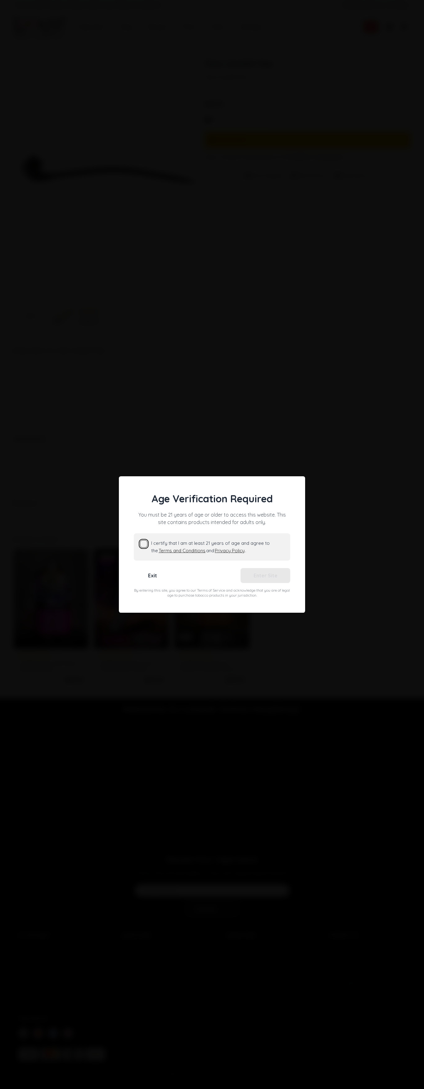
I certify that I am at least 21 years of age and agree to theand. (210, 546)
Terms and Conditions (182, 550)
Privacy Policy (230, 550)
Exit (152, 575)
